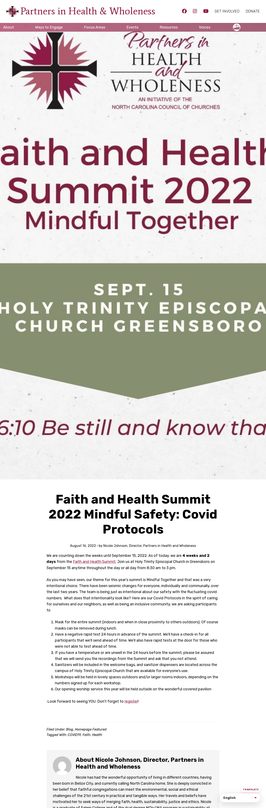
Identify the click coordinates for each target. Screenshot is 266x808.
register (131, 701)
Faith (86, 735)
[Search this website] (263, 25)
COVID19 (74, 735)
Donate (253, 11)
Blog (69, 729)
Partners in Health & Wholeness (87, 11)
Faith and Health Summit (94, 561)
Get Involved (227, 11)
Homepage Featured (91, 729)
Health (97, 735)
